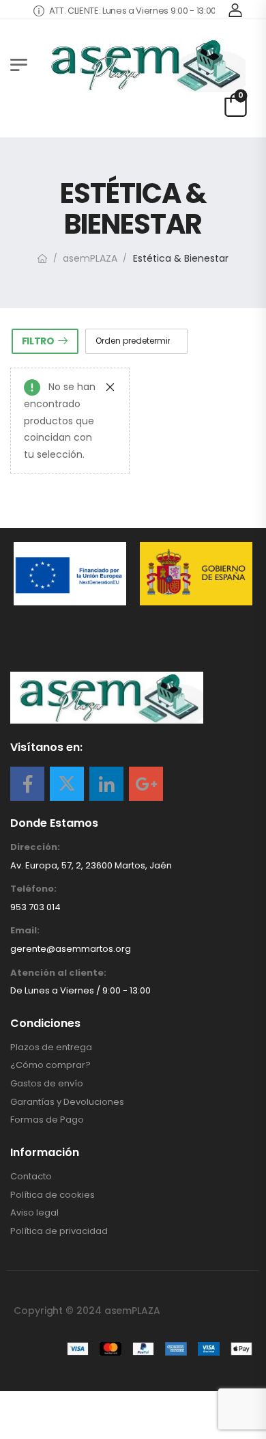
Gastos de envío (46, 1083)
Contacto (31, 1176)
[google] (146, 784)
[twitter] (67, 784)
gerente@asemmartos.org (70, 948)
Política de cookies (52, 1195)
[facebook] (27, 784)
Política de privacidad (59, 1231)
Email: (25, 930)
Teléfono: (33, 888)
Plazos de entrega (51, 1047)
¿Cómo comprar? (50, 1065)
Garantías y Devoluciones (67, 1102)
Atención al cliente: (58, 973)
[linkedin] (106, 784)
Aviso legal (34, 1212)
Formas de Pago (47, 1119)
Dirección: (35, 847)
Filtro (38, 341)
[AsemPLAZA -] (143, 65)
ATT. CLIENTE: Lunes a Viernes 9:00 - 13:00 (125, 10)
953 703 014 (35, 907)
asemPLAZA (90, 258)
